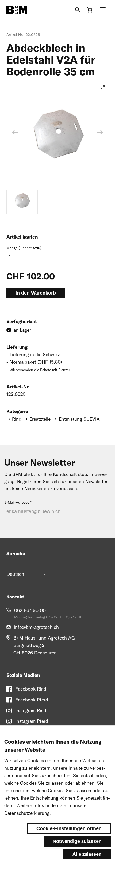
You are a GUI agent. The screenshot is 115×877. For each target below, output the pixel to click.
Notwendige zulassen (77, 841)
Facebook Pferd (31, 700)
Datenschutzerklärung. (27, 813)
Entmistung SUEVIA (79, 419)
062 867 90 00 (30, 610)
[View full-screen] (102, 87)
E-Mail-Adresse (16, 502)
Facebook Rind (30, 689)
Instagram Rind (30, 710)
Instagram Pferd (31, 721)
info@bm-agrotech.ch (36, 627)
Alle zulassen (87, 854)
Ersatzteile (40, 419)
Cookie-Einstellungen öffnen (69, 828)
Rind (16, 419)
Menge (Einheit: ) (23, 247)
